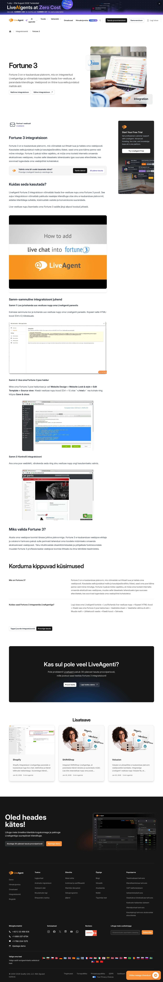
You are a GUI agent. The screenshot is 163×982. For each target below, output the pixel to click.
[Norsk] (121, 958)
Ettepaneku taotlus (42, 898)
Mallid (98, 893)
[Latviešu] (112, 958)
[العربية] (43, 958)
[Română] (133, 958)
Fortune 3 (36, 31)
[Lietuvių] (108, 958)
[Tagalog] (93, 962)
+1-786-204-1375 (20, 941)
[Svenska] (151, 958)
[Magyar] (95, 958)
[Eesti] (78, 958)
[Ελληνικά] (65, 958)
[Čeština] (52, 958)
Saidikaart (121, 974)
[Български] (48, 958)
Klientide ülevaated (72, 888)
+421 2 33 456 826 (20, 931)
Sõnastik (99, 883)
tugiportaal (39, 878)
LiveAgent (69, 672)
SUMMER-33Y (42, 12)
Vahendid (55, 19)
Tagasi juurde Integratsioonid (23, 629)
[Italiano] (99, 958)
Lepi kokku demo (88, 685)
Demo (11, 880)
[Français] (86, 958)
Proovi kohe (70, 685)
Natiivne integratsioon (20, 92)
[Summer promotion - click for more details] (81, 7)
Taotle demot (80, 171)
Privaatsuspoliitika (98, 974)
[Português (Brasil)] (129, 958)
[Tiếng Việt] (97, 962)
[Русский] (138, 958)
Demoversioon (137, 20)
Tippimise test (101, 898)
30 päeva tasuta (96, 171)
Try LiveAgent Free (136, 151)
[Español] (73, 958)
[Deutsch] (60, 958)
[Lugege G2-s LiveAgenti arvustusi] (91, 933)
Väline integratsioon (41, 92)
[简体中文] (101, 962)
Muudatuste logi (41, 893)
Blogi (98, 878)
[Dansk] (56, 958)
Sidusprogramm (71, 893)
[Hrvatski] (90, 958)
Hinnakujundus (14, 884)
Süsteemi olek (40, 888)
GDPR (111, 974)
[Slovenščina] (146, 958)
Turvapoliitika (82, 974)
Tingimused (68, 974)
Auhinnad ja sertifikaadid (75, 883)
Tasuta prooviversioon (116, 20)
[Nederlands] (116, 958)
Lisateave (20, 126)
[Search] (101, 20)
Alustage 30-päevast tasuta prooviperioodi (24, 844)
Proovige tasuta (44, 629)
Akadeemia (100, 888)
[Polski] (125, 958)
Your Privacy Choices (105, 977)
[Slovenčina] (142, 958)
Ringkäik (12, 899)
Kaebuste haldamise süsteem (137, 903)
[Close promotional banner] (159, 3)
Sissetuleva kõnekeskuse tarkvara (139, 898)
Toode (43, 19)
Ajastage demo (54, 844)
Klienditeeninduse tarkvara (136, 883)
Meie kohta (69, 878)
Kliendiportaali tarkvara (135, 907)
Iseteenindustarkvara (134, 893)
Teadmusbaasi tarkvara (135, 878)
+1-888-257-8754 (20, 936)
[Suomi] (82, 958)
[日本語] (103, 958)
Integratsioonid (22, 31)
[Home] (10, 31)
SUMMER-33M (19, 12)
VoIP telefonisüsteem (134, 888)
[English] (69, 958)
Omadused (13, 889)
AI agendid (31, 20)
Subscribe (147, 932)
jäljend (67, 898)
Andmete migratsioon (43, 883)
